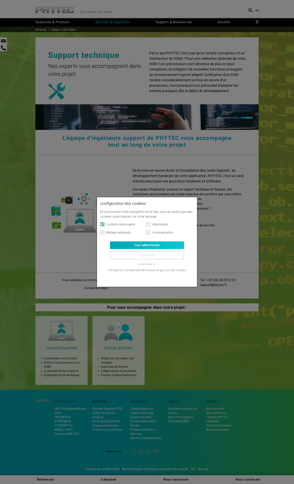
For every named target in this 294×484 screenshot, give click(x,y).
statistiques (160, 224)
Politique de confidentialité (125, 270)
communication (163, 232)
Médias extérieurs (118, 232)
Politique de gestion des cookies (165, 270)
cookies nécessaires (120, 224)
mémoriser (147, 255)
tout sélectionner (147, 245)
